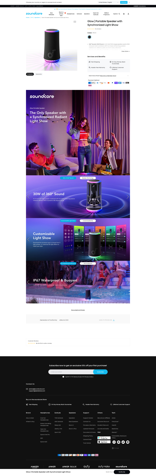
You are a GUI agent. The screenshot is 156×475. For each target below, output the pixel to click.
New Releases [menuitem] (51, 13)
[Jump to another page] (114, 320)
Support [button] (86, 413)
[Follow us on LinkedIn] (127, 442)
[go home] (34, 13)
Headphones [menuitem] (70, 14)
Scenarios (39, 74)
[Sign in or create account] (128, 13)
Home (27, 17)
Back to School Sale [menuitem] (61, 13)
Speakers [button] (72, 413)
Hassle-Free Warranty (92, 404)
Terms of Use (77, 377)
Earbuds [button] (58, 413)
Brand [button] (28, 413)
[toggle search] (119, 13)
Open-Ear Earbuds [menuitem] (96, 13)
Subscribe (100, 372)
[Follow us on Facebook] (118, 442)
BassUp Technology (88, 178)
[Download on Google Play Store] (104, 437)
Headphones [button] (45, 413)
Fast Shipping (33, 404)
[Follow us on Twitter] (123, 442)
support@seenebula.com (37, 391)
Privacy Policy (89, 377)
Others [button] (100, 413)
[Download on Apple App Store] (104, 441)
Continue (124, 2)
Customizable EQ (88, 221)
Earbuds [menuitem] (79, 14)
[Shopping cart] (123, 13)
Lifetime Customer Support (121, 404)
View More (124, 51)
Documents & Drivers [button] (78, 310)
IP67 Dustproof (88, 263)
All (32, 17)
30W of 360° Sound (68, 178)
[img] (90, 83)
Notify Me (122, 472)
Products (30, 74)
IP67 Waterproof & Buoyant (68, 263)
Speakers (37, 17)
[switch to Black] (89, 37)
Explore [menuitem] (115, 14)
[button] (109, 2)
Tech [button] (113, 413)
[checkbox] (63, 377)
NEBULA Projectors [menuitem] (107, 13)
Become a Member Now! (108, 76)
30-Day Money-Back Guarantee (61, 404)
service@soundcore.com (37, 389)
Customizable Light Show (68, 221)
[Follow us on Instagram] (114, 442)
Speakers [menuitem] (87, 14)
